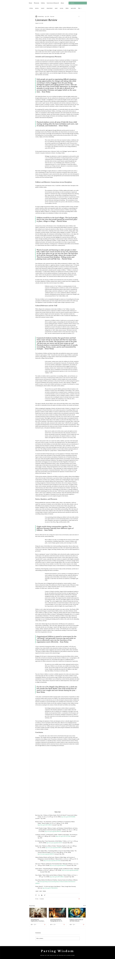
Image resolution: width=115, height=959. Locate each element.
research (42, 8)
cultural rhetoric (50, 8)
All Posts (31, 8)
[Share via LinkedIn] (41, 895)
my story (61, 8)
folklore (67, 8)
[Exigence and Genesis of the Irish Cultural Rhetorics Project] (77, 913)
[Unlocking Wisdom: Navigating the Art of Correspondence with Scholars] (57, 913)
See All (84, 905)
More (79, 8)
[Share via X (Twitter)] (38, 895)
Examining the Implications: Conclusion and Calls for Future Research (38, 920)
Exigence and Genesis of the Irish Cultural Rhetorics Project (76, 920)
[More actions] (79, 16)
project (56, 8)
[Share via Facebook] (35, 895)
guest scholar (73, 8)
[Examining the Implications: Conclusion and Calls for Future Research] (38, 913)
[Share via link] (44, 895)
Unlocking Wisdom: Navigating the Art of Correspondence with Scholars (56, 920)
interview (37, 8)
